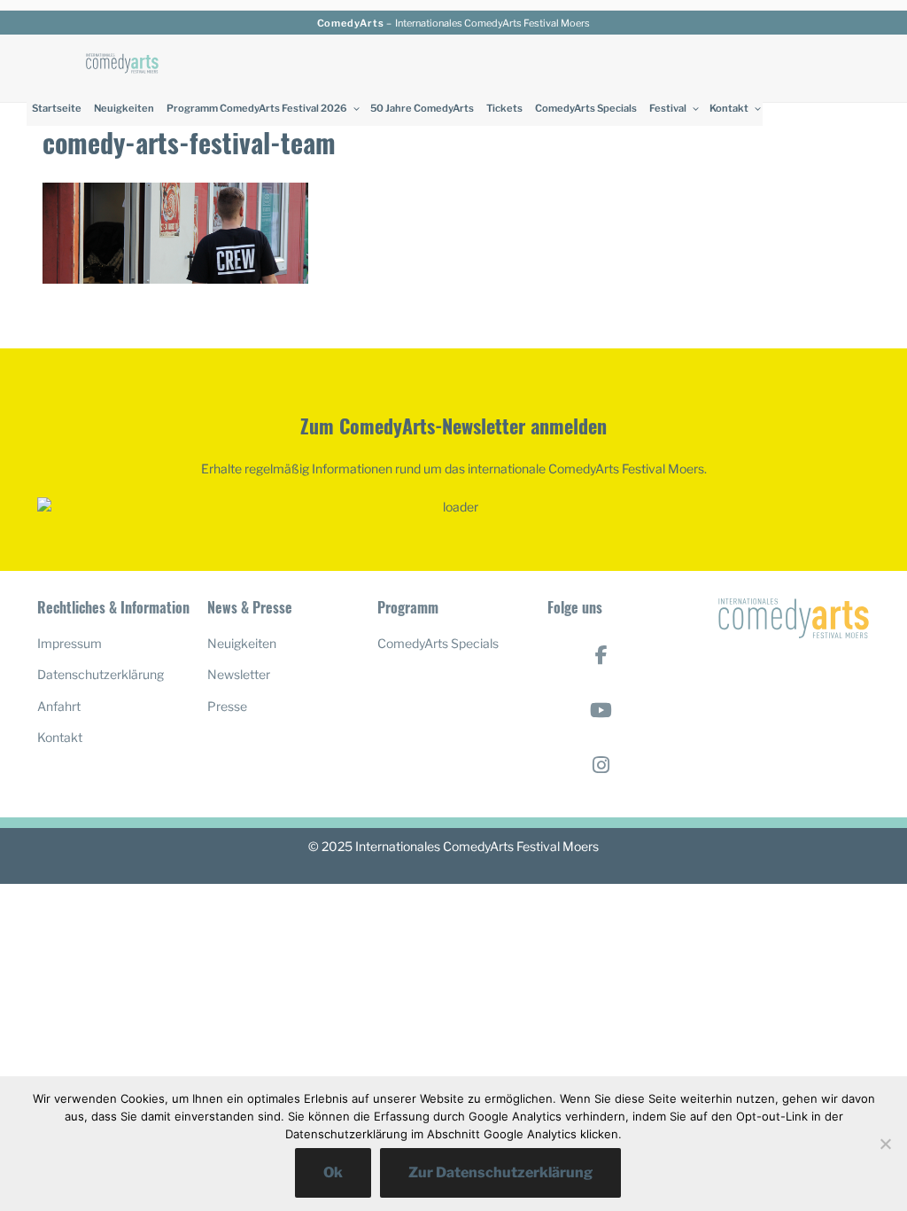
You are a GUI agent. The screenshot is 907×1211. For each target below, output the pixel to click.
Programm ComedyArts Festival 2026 (257, 108)
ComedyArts (350, 23)
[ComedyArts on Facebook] (601, 655)
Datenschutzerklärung (100, 674)
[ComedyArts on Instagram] (601, 765)
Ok (333, 1172)
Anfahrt (59, 706)
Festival (667, 108)
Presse (227, 706)
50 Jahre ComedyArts (422, 108)
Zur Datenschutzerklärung (500, 1172)
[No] (885, 1143)
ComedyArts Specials (586, 108)
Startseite (56, 108)
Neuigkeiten (124, 108)
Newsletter (238, 674)
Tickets (504, 108)
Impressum (69, 643)
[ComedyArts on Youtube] (601, 710)
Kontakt (728, 108)
